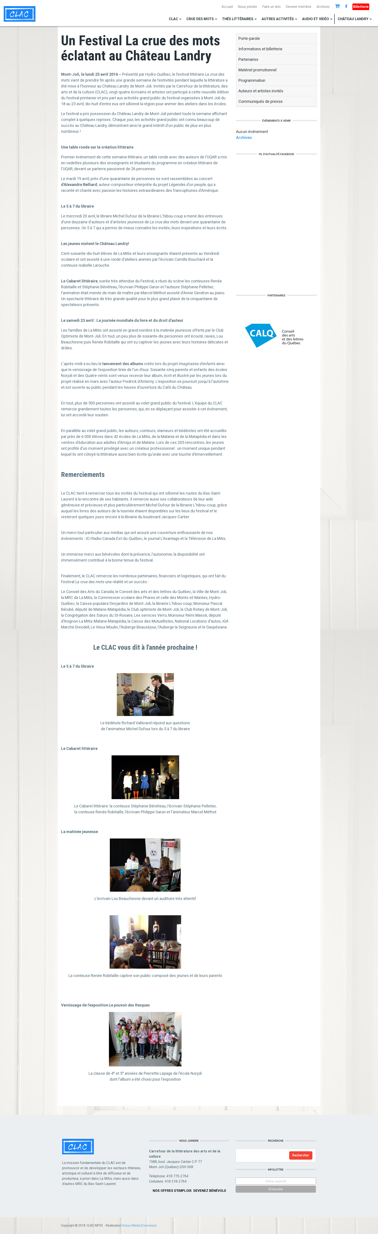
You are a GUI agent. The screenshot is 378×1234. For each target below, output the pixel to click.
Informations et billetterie (260, 49)
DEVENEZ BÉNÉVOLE (209, 1191)
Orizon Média (131, 1225)
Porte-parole (249, 38)
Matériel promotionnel (257, 70)
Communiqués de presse (260, 101)
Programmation (251, 80)
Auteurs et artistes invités (260, 91)
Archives (323, 7)
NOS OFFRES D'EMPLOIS (172, 1191)
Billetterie (361, 7)
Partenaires (248, 59)
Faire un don (271, 7)
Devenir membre (298, 7)
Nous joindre (247, 7)
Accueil (227, 7)
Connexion (149, 1225)
